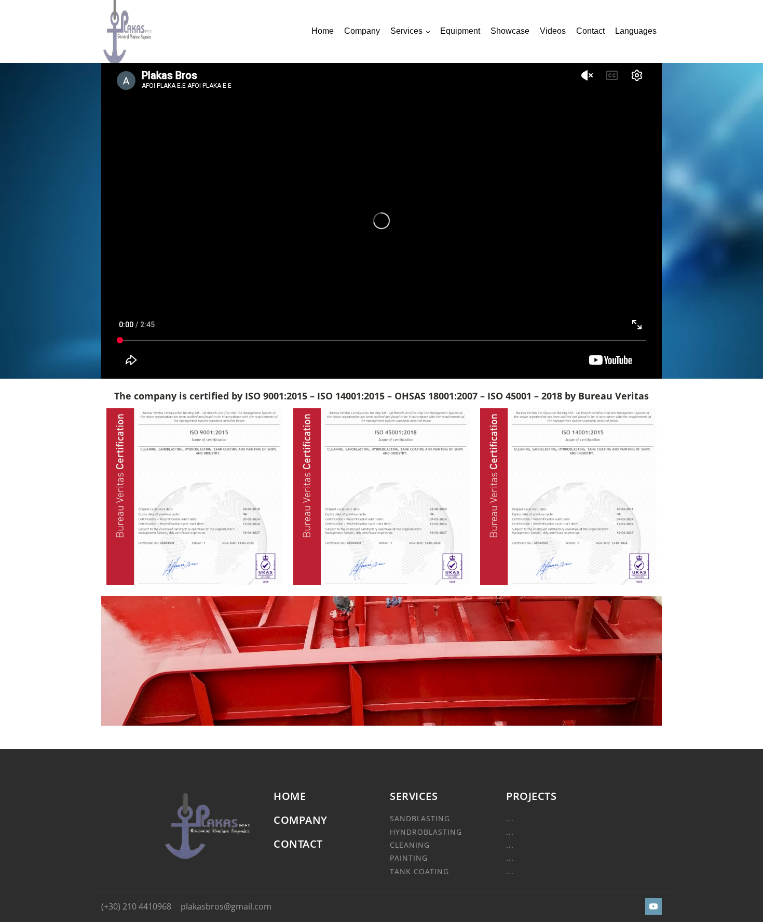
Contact (590, 30)
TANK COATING (419, 871)
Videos (553, 30)
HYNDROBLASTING (426, 832)
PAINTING (409, 858)
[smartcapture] (381, 722)
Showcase (510, 30)
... (510, 818)
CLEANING (410, 845)
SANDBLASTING (420, 818)
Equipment (460, 30)
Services (406, 30)
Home (322, 30)
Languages (636, 30)
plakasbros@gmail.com (226, 906)
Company (362, 30)
